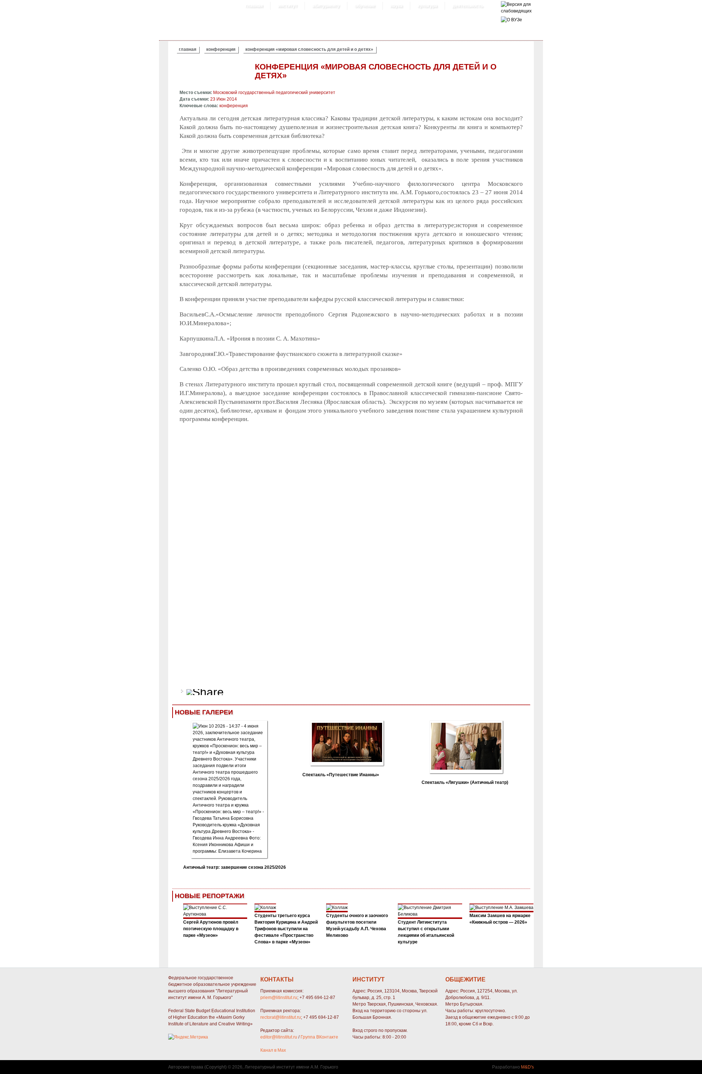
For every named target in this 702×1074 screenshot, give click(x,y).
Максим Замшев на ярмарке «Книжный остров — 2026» (500, 919)
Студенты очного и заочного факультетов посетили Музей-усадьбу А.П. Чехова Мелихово (357, 925)
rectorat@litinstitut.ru (280, 1017)
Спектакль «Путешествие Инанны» (340, 774)
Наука (396, 5)
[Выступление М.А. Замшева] (501, 907)
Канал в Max (273, 1050)
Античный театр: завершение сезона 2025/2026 (234, 867)
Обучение (365, 5)
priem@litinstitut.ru (278, 997)
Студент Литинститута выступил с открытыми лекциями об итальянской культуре (426, 932)
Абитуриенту (326, 5)
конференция (220, 49)
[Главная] (516, 11)
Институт (287, 5)
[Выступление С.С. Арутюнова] (215, 914)
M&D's (527, 1067)
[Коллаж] (265, 907)
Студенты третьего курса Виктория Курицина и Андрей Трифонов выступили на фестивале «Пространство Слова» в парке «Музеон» (286, 929)
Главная (254, 5)
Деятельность (467, 5)
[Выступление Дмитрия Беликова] (430, 914)
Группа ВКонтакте (319, 1037)
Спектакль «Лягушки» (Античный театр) (465, 782)
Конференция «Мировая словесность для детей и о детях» (309, 49)
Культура (427, 5)
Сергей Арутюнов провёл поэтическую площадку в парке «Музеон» (210, 929)
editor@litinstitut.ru (278, 1037)
